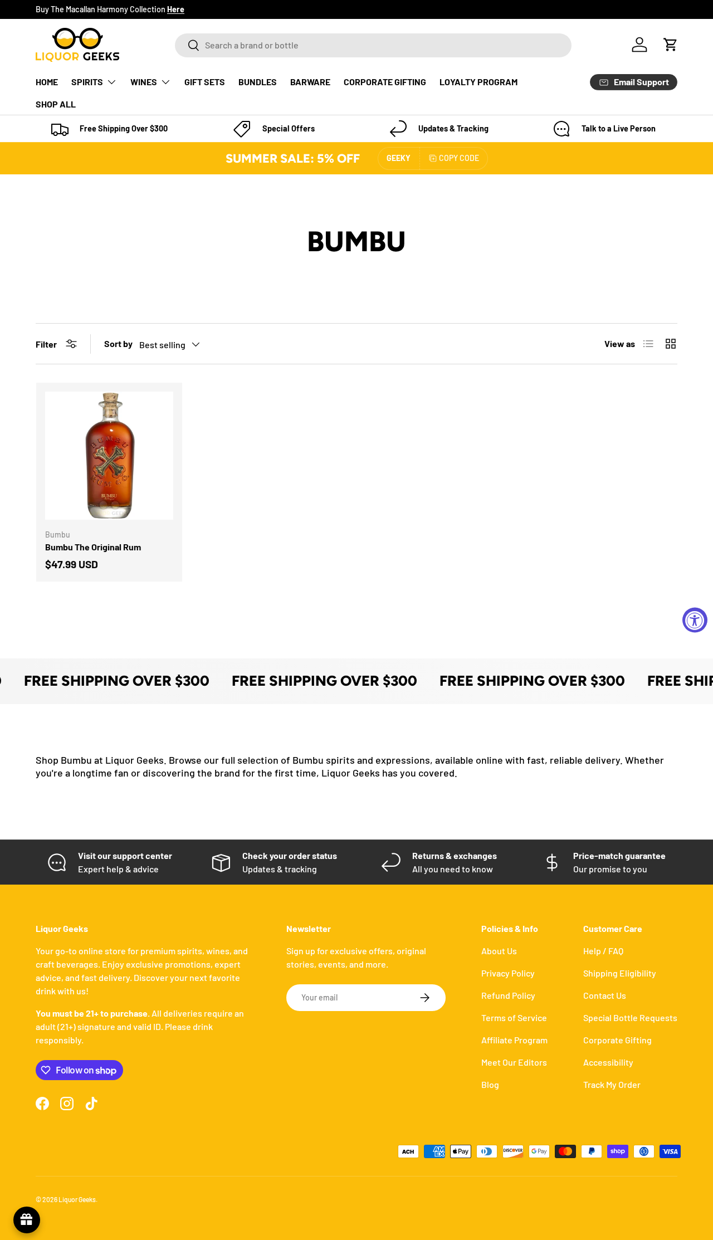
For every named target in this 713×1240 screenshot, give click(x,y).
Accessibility (608, 1062)
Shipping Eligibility (619, 973)
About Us (499, 950)
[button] (670, 44)
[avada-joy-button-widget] (26, 1220)
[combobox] (373, 45)
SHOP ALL (56, 104)
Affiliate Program (514, 1039)
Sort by (118, 343)
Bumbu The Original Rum (93, 546)
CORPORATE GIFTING (385, 81)
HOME (47, 81)
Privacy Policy (508, 973)
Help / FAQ (603, 950)
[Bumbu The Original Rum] (109, 456)
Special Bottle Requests (630, 1017)
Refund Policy (508, 995)
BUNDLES (257, 81)
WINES (143, 81)
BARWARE (310, 81)
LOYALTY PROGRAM (478, 81)
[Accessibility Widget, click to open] (694, 620)
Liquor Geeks (77, 1199)
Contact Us (604, 995)
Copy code (459, 158)
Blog (490, 1084)
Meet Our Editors (514, 1062)
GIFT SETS (204, 81)
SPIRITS (87, 81)
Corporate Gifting (617, 1039)
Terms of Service (514, 1017)
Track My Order (612, 1084)
